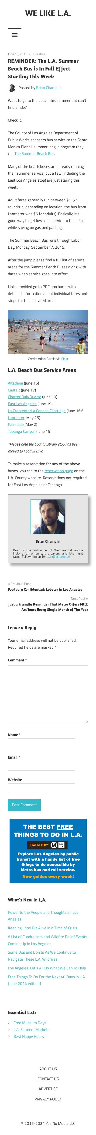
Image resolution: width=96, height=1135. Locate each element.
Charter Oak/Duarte (24, 397)
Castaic (14, 390)
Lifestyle (39, 53)
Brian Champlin (49, 88)
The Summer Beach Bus (34, 154)
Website (15, 780)
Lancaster (16, 418)
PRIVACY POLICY (48, 1099)
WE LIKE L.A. (48, 13)
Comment (17, 660)
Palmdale (16, 424)
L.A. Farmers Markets (31, 1029)
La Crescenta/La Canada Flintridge (37, 411)
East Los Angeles (22, 404)
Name (14, 735)
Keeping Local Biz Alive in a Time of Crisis (42, 928)
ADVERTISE (48, 1089)
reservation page (59, 471)
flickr (64, 358)
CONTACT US (48, 1079)
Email (14, 757)
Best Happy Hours (29, 1036)
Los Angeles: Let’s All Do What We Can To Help (47, 968)
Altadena (15, 383)
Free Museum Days (30, 1023)
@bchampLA (61, 556)
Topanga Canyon (21, 431)
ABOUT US (48, 1069)
